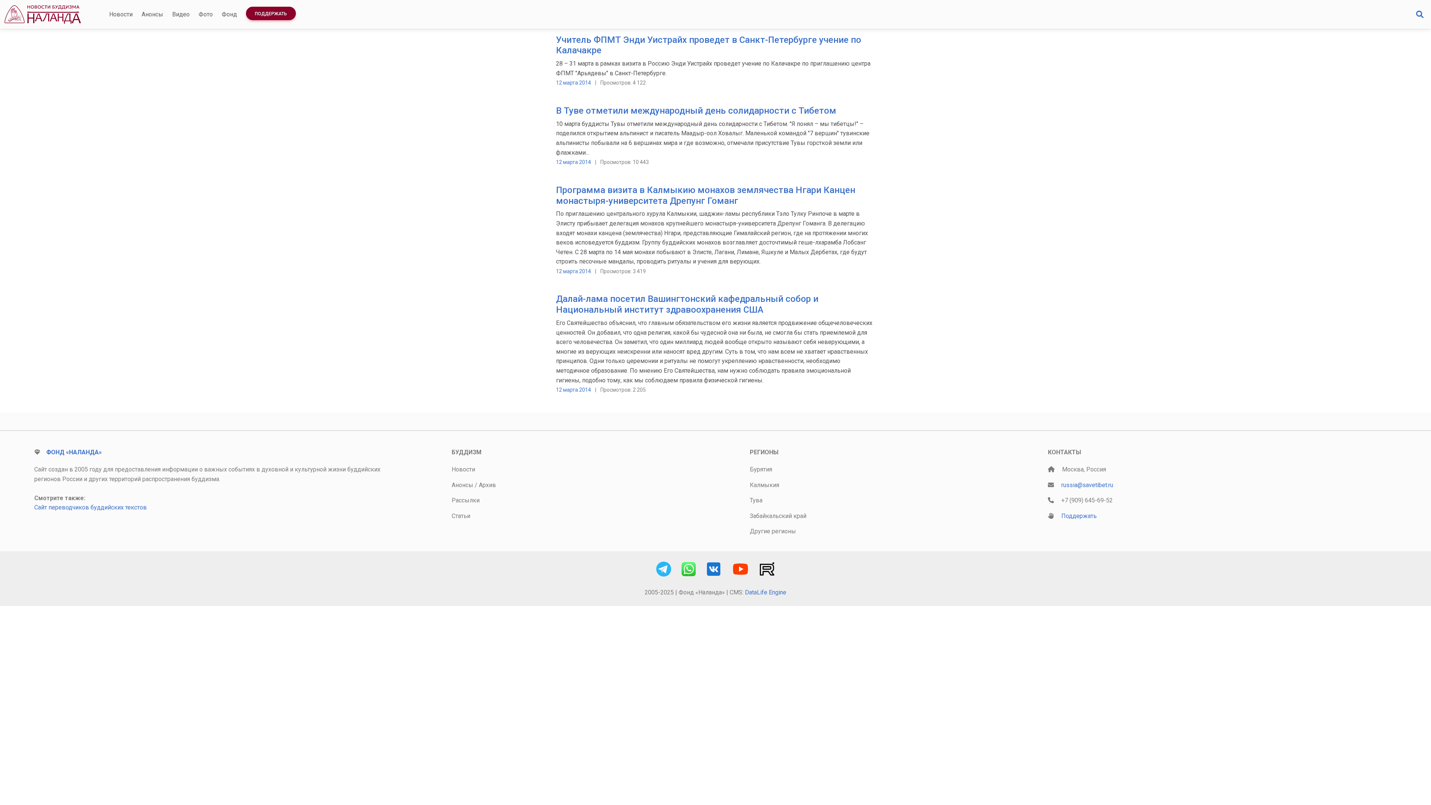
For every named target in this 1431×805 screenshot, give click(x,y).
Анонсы (152, 14)
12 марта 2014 (573, 83)
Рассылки (466, 500)
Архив (487, 485)
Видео (181, 14)
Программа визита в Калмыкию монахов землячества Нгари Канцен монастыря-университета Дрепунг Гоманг (705, 195)
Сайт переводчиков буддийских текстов (90, 507)
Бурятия (761, 469)
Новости (121, 14)
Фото (206, 14)
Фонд (229, 14)
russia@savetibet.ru (1087, 485)
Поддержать (271, 13)
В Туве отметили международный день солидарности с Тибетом (696, 110)
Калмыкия (764, 485)
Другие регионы (773, 531)
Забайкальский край (778, 516)
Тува (756, 500)
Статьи (461, 516)
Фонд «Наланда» (74, 452)
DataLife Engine (765, 592)
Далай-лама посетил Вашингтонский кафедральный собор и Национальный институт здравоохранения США (687, 304)
